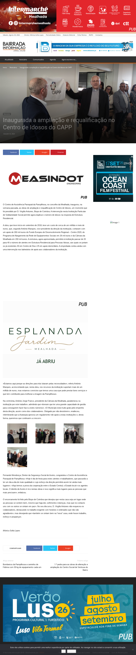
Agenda (53, 59)
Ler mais (71, 651)
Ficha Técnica (81, 35)
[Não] (132, 649)
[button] (130, 59)
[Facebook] (131, 35)
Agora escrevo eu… (69, 59)
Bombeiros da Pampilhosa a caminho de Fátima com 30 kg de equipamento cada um (22, 565)
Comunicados (38, 59)
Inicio (5, 67)
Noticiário (23, 59)
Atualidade (9, 59)
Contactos (98, 35)
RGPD (91, 35)
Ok (63, 651)
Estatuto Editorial (69, 35)
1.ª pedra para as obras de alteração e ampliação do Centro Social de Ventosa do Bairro (69, 567)
